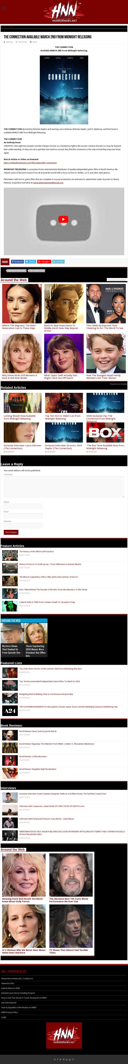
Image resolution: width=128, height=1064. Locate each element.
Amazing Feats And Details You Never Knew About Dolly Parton (22, 900)
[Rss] (55, 1059)
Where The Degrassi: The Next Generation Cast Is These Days (19, 327)
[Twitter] (60, 1059)
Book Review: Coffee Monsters (33, 756)
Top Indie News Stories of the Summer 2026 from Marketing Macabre (50, 669)
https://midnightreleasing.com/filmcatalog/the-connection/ (30, 163)
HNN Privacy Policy (9, 1012)
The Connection (37, 271)
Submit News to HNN (10, 988)
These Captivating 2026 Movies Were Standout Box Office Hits (36, 650)
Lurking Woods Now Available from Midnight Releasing (20, 417)
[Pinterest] (63, 1059)
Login (3, 1017)
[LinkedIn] (67, 1059)
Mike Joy (9, 42)
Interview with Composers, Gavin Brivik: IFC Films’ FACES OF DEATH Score (51, 806)
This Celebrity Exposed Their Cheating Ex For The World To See (104, 327)
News (11, 27)
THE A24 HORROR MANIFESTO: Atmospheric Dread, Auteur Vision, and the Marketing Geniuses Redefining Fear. (68, 707)
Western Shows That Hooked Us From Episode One (11, 649)
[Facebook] (58, 1059)
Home (3, 27)
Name (6, 502)
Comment (8, 474)
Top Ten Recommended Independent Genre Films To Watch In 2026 (49, 681)
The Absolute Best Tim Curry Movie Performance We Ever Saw (68, 900)
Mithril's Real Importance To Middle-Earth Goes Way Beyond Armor (61, 328)
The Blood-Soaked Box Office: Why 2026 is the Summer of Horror (48, 577)
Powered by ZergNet (118, 384)
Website (7, 521)
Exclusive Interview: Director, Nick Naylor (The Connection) (63, 447)
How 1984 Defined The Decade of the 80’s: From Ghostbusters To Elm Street (53, 589)
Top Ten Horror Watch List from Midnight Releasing (62, 417)
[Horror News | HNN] (64, 11)
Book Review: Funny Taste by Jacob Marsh (38, 731)
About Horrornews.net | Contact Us (17, 978)
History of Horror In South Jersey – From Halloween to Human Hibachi (50, 564)
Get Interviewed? (9, 1003)
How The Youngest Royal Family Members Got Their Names (103, 376)
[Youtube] (70, 1059)
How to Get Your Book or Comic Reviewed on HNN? (24, 998)
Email (6, 511)
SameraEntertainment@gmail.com (48, 183)
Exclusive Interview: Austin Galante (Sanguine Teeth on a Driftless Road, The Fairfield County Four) (62, 794)
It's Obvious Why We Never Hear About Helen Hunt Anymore (23, 951)
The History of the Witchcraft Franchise (36, 551)
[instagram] (73, 1059)
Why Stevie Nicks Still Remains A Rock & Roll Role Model (19, 376)
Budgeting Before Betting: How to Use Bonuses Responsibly (46, 694)
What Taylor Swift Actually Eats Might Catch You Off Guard (60, 376)
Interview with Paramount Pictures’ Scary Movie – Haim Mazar (46, 819)
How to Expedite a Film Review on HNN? (19, 1007)
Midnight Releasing (16, 271)
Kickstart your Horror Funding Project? (18, 993)
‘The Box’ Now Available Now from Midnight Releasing (105, 447)
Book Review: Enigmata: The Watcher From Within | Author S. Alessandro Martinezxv (56, 744)
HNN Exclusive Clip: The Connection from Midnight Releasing (100, 419)
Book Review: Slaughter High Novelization (37, 769)
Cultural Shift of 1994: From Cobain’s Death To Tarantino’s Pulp (47, 602)
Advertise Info (7, 983)
